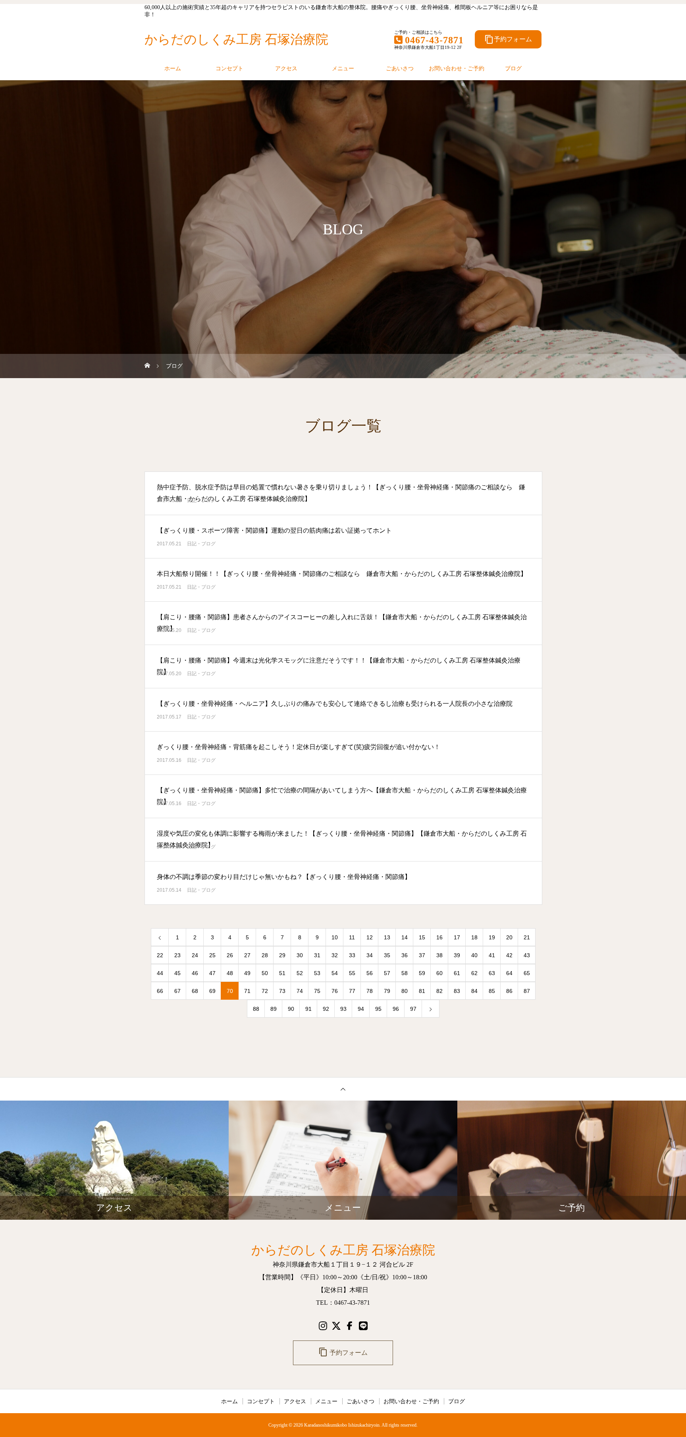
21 (527, 937)
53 (317, 973)
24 (195, 955)
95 (378, 1009)
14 (404, 937)
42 (509, 955)
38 (439, 955)
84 (474, 991)
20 (509, 937)
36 (404, 955)
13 (387, 937)
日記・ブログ (201, 500)
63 (492, 973)
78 (369, 991)
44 (160, 973)
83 (457, 991)
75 (317, 991)
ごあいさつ (400, 68)
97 (413, 1009)
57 (387, 973)
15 (422, 937)
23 (177, 955)
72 (265, 991)
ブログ (513, 68)
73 (282, 991)
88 (256, 1009)
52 (300, 973)
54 (334, 973)
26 (230, 955)
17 (457, 937)
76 (334, 991)
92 (326, 1009)
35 (387, 955)
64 (509, 973)
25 (212, 955)
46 (195, 973)
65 (527, 973)
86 (509, 991)
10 (334, 937)
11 (352, 937)
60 (439, 973)
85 (492, 991)
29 (282, 955)
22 (160, 955)
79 (387, 991)
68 (195, 991)
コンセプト (229, 68)
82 (439, 991)
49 (247, 973)
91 (308, 1009)
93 (343, 1009)
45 (177, 973)
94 (361, 1009)
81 (422, 991)
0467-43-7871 (434, 40)
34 (369, 955)
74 (300, 991)
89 (273, 1009)
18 (474, 937)
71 (247, 991)
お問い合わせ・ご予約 (456, 68)
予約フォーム (508, 39)
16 (439, 937)
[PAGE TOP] (343, 1089)
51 (282, 973)
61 (457, 973)
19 (492, 937)
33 (352, 955)
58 (404, 973)
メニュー (343, 68)
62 (474, 973)
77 (352, 991)
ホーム (172, 68)
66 (160, 991)
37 (422, 955)
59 (422, 973)
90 (291, 1009)
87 (527, 991)
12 (369, 937)
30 (300, 955)
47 (212, 973)
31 (317, 955)
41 (492, 955)
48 (230, 973)
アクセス (286, 68)
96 (396, 1009)
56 (369, 973)
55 (352, 973)
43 (527, 955)
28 (265, 955)
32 (334, 955)
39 (457, 955)
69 (212, 991)
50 (265, 973)
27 (247, 955)
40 (474, 955)
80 (404, 991)
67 (177, 991)
